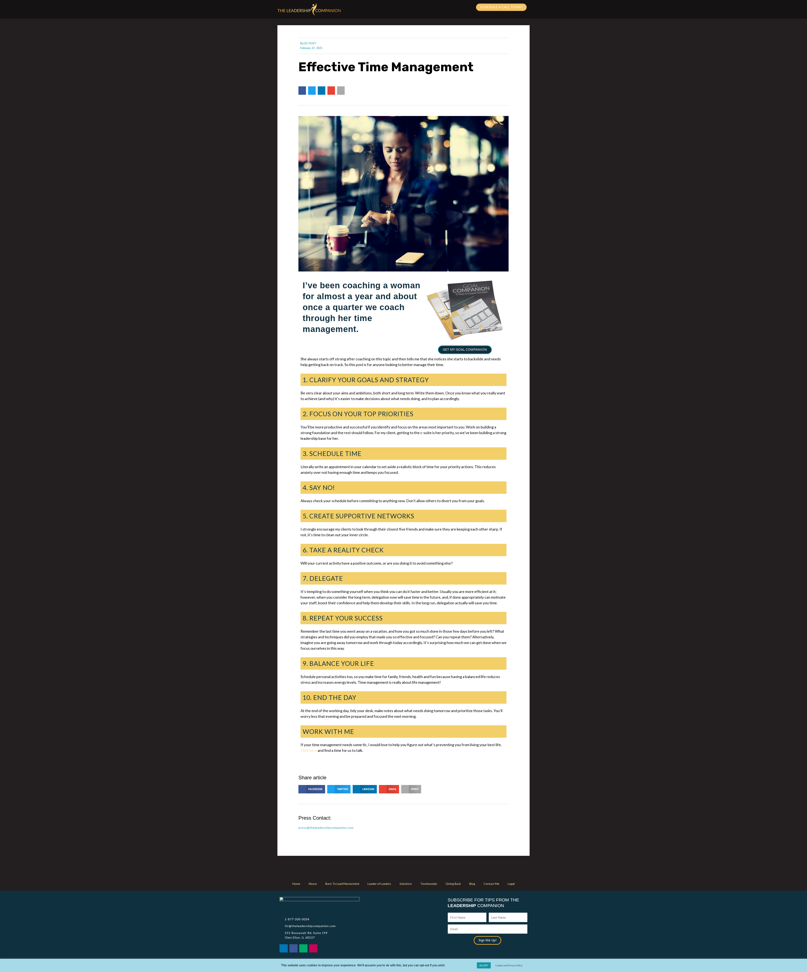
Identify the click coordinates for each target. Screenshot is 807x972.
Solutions (406, 883)
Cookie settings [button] (461, 965)
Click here (309, 750)
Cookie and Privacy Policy (509, 965)
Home (296, 883)
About (313, 883)
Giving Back (453, 883)
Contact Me (491, 883)
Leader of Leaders (379, 883)
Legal (511, 883)
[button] (302, 90)
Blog (472, 883)
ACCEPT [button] (483, 965)
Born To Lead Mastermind (342, 883)
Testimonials (428, 883)
